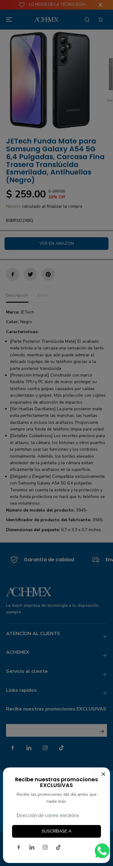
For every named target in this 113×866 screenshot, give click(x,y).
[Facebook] (18, 847)
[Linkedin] (32, 847)
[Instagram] (45, 847)
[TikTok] (58, 847)
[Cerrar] (103, 774)
